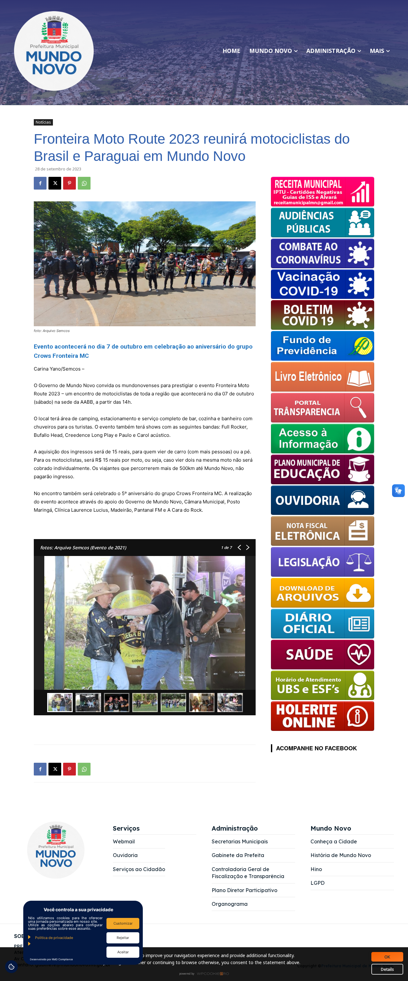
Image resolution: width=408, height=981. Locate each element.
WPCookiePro (206, 974)
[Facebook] (40, 183)
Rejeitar (123, 937)
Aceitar (123, 952)
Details (387, 969)
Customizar (123, 923)
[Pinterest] (69, 183)
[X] (54, 183)
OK (387, 957)
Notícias (43, 122)
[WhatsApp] (84, 183)
